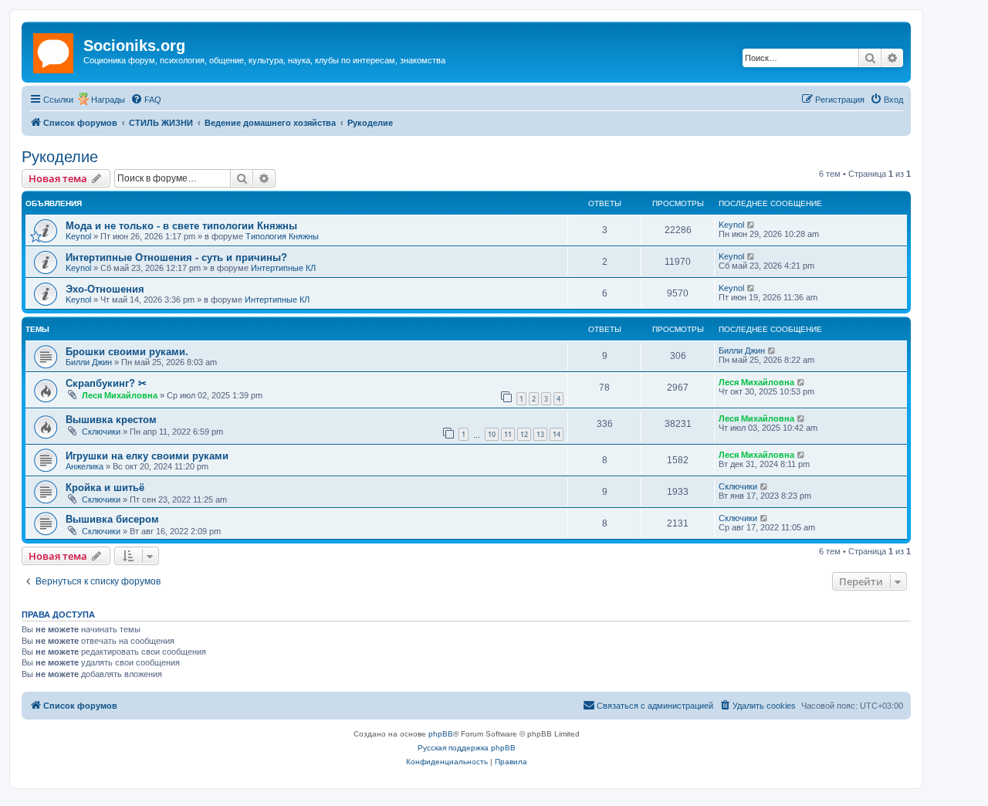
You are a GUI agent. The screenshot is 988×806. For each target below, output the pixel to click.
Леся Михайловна (119, 395)
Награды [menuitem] (108, 99)
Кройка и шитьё (105, 487)
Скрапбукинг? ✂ (106, 383)
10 (492, 434)
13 (540, 434)
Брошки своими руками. (127, 351)
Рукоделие (60, 156)
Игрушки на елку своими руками (147, 456)
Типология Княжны (282, 236)
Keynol (78, 236)
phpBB (440, 734)
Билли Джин (89, 362)
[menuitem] (145, 99)
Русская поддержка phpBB (467, 747)
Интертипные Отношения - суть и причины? (176, 257)
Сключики (101, 431)
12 (524, 434)
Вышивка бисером (112, 519)
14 (556, 434)
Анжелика (84, 466)
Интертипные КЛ (283, 268)
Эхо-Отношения (105, 289)
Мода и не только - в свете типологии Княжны (181, 226)
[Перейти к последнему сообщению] (751, 224)
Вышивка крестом (111, 419)
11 (508, 434)
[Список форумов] (54, 50)
